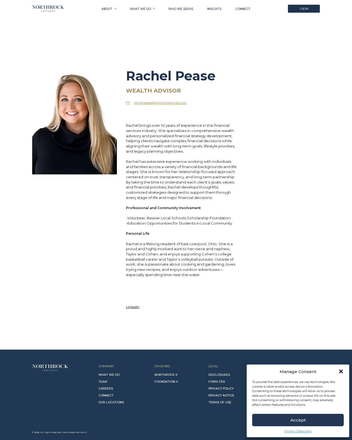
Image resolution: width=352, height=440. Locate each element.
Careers (105, 388)
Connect (242, 9)
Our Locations (111, 402)
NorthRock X (166, 375)
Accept (298, 420)
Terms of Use (219, 402)
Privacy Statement (298, 431)
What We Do (140, 9)
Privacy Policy (221, 388)
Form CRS (216, 382)
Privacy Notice (221, 395)
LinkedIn (132, 307)
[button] (341, 371)
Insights (214, 9)
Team (102, 382)
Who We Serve (180, 9)
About (106, 9)
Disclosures (219, 375)
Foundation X (166, 382)
